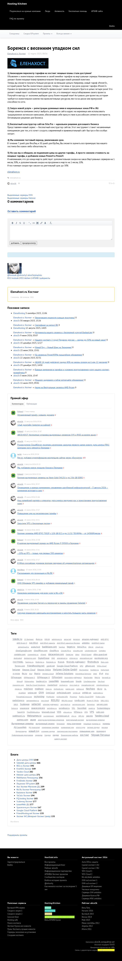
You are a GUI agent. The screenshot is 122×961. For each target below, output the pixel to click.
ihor (30, 674)
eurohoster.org (101, 658)
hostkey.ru (94, 670)
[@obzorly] (14, 268)
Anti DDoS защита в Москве (68, 643)
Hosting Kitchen (17, 3)
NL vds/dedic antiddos (91, 877)
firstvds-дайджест (76, 661)
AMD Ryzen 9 (22, 643)
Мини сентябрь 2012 (90, 923)
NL (105, 689)
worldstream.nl (62, 716)
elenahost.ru (13, 171)
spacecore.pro (38, 708)
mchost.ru (63, 685)
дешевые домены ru (91, 724)
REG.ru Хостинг (23, 765)
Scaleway (24, 704)
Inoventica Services (83, 674)
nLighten (22, 693)
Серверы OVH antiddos (91, 892)
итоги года (80, 727)
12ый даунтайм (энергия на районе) (33, 425)
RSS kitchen (25, 278)
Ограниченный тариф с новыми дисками (35, 415)
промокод (101, 731)
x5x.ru (73, 716)
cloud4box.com (40, 650)
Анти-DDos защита (90, 862)
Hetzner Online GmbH (65, 669)
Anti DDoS (33, 643)
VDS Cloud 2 (87, 874)
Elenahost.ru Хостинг (16, 53)
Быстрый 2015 (88, 914)
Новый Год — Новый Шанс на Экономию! (53, 347)
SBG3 (16, 704)
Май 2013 (86, 920)
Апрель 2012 (87, 926)
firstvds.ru (93, 661)
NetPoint (90, 688)
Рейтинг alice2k (51, 868)
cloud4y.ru (54, 650)
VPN (86, 712)
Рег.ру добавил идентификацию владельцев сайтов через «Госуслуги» (49, 457)
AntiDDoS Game (98, 643)
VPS (92, 712)
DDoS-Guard (86, 654)
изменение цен (67, 727)
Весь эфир (15, 620)
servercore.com (78, 704)
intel (95, 674)
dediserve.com (30, 658)
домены (106, 723)
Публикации (31, 404)
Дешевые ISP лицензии (92, 886)
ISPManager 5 (29, 677)
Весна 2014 (87, 917)
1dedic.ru (17, 639)
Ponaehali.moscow (24, 697)
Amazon (76, 639)
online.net (32, 692)
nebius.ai (80, 689)
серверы (38, 735)
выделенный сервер (45, 723)
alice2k (13, 183)
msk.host (28, 688)
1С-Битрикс (29, 639)
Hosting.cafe (12, 920)
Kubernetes (29, 681)
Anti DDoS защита (47, 643)
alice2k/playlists (35, 275)
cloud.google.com (24, 650)
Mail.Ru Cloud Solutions (35, 685)
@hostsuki (12, 275)
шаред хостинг (60, 739)
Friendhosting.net (35, 665)
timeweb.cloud (48, 712)
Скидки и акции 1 (14, 910)
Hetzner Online (44, 669)
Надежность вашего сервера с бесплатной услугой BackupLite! (64, 332)
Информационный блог (55, 865)
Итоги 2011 (87, 929)
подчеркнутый (24, 223)
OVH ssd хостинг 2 (89, 883)
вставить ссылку (41, 223)
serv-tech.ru (65, 704)
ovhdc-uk (76, 693)
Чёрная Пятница (100, 735)
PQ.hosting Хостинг (25, 798)
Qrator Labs (100, 697)
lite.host (101, 681)
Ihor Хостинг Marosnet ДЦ (28, 786)
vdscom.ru (67, 712)
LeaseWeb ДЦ (23, 804)
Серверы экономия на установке (21, 932)
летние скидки (93, 727)
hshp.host (105, 670)
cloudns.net (78, 650)
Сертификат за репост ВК (46, 325)
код (33, 223)
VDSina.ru (78, 712)
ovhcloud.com (64, 692)
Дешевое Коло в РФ (90, 895)
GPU (81, 666)
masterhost (52, 685)
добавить (15, 243)
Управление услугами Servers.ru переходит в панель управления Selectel (51, 603)
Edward (20, 411)
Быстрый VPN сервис (16, 907)
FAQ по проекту (17, 18)
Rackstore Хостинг (25, 792)
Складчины (14, 33)
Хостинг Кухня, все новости (19, 926)
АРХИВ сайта (97, 11)
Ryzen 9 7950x (93, 700)
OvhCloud (50, 692)
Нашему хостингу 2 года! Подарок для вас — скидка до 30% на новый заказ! (70, 340)
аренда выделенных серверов (51, 720)
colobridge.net (91, 650)
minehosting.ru (102, 685)
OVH (41, 692)
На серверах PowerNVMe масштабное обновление (58, 354)
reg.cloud (45, 700)
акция (33, 719)
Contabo (102, 650)
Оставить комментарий (21, 211)
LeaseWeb (54, 681)
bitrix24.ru (81, 646)
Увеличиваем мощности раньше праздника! (55, 317)
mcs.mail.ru (74, 685)
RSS (32, 297)
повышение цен (87, 731)
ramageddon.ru (32, 700)
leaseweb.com (67, 681)
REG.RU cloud (67, 700)
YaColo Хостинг (23, 795)
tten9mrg (21, 570)
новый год (34, 731)
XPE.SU (81, 716)
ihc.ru (24, 673)
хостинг (84, 735)
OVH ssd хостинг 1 (89, 880)
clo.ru (90, 646)
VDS (59, 711)
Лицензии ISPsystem (26, 783)
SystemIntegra (103, 708)
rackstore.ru (18, 700)
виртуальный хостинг (75, 720)
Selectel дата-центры (26, 762)
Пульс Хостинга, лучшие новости (21, 929)
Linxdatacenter (90, 681)
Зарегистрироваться (16, 862)
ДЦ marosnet (34, 727)
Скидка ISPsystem (31, 33)
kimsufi (20, 681)
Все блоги (15, 821)
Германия (61, 724)
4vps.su (39, 639)
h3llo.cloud (101, 666)
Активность (59, 11)
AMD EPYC (105, 639)
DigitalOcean (43, 658)
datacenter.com (56, 654)
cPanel (43, 654)
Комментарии (18, 404)
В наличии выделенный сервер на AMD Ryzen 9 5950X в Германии (48, 543)
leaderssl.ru (41, 681)
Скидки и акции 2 (14, 914)
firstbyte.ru (40, 662)
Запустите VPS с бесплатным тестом (33, 523)
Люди (47, 11)
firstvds (61, 662)
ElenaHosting (19, 313)
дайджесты (45, 278)
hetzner (16, 669)
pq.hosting (39, 696)
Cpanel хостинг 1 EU (90, 865)
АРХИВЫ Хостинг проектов (56, 874)
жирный (12, 223)
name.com (69, 689)
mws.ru (49, 689)
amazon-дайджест (90, 639)
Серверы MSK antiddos (91, 898)
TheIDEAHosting (33, 712)
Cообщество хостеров (54, 877)
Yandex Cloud (23, 771)
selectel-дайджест (50, 704)
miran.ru (18, 689)
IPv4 (101, 673)
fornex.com (20, 665)
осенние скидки (48, 731)
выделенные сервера (95, 720)
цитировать (30, 223)
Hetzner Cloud (28, 669)
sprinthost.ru (64, 708)
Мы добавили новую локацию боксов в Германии (39, 467)
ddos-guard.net (100, 654)
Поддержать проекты (17, 835)
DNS (53, 658)
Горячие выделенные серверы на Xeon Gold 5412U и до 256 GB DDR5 (50, 477)
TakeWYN (21, 712)
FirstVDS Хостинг (24, 768)
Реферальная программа (22, 735)
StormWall (81, 708)
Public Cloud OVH (86, 697)
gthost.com (90, 665)
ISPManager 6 (43, 677)
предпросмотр (29, 243)
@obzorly (21, 275)
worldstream (48, 716)
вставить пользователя (45, 223)
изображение (37, 223)
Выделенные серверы (22, 723)
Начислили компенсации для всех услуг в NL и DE (40, 593)
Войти (112, 26)
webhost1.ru (18, 715)
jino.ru (97, 677)
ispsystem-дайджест (73, 677)
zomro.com (22, 719)
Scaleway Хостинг (24, 801)
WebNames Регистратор (27, 777)
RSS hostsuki (13, 278)
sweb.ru (92, 708)
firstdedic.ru (51, 662)
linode (79, 681)
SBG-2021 (105, 700)
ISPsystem (57, 677)
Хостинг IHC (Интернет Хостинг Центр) (34, 816)
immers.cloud (48, 674)
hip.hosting (83, 670)
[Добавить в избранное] (19, 183)
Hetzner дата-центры (26, 774)
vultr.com (100, 712)
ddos (77, 654)
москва (105, 727)
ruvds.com (80, 700)
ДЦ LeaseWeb (20, 727)
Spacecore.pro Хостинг (27, 807)
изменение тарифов (50, 727)
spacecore (24, 708)
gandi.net (51, 665)
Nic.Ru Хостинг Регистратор (29, 789)
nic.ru (99, 688)
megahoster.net (87, 685)
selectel (36, 704)
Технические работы (69, 735)
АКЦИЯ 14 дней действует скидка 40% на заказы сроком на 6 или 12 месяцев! (71, 362)
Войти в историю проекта (56, 880)
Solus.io (14, 708)
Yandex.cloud (102, 715)
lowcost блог (13, 917)
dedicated (18, 658)
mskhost (39, 688)
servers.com (102, 704)
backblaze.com (49, 646)
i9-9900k (16, 674)
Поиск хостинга (14, 923)
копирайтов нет (108, 942)
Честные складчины (90, 889)
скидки (56, 735)
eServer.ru (73, 658)
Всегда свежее (63, 33)
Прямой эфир (19, 398)
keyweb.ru (106, 677)
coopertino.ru (33, 654)
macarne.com (18, 685)
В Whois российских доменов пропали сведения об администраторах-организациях (55, 563)
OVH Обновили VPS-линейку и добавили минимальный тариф (45, 583)
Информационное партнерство (58, 871)
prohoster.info (62, 697)
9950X (47, 639)
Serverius (91, 704)
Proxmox (73, 697)
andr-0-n (20, 589)
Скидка (47, 735)
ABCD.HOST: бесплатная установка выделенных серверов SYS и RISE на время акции (56, 434)
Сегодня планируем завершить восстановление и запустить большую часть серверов (56, 613)
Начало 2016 (87, 910)
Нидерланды (21, 731)
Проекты (47, 33)
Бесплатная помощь (78, 11)
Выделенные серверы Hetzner (21, 198)
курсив (16, 223)
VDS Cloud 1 (87, 871)
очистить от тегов (51, 223)
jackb (19, 454)
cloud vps (99, 647)
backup (62, 647)
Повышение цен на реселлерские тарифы (36, 513)
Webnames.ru (34, 715)
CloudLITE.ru (66, 650)
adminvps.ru (57, 639)
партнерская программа (67, 731)
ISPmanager (16, 677)
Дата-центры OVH (25, 760)
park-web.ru (98, 693)
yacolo (89, 715)
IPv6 (107, 674)
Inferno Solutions (64, 673)
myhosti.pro (58, 689)
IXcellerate (88, 677)
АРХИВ (35, 278)
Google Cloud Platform (67, 665)
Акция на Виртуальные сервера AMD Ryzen (55, 387)
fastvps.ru (29, 662)
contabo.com (19, 654)
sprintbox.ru (52, 708)
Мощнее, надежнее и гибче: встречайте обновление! (59, 380)
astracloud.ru (23, 647)
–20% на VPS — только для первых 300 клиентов (40, 553)
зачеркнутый (20, 223)
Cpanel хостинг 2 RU (90, 868)
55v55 (112, 944)
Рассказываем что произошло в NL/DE (35, 573)
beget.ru (71, 646)
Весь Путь (86, 907)
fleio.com (104, 662)
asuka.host (35, 646)
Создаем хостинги (15, 935)
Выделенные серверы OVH (20, 195)
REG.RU (55, 700)
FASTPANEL (18, 662)
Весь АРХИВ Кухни (53, 920)
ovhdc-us (86, 692)
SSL (73, 708)
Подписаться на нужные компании (25, 11)
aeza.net (67, 639)
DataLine (69, 654)
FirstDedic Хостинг (25, 780)
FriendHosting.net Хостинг (28, 813)
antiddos (86, 643)
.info (113, 947)
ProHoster (50, 697)
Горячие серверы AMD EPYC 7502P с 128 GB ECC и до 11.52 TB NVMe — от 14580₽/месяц (58, 533)
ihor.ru (37, 673)
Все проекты (50, 862)
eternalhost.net (86, 658)
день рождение (74, 723)
